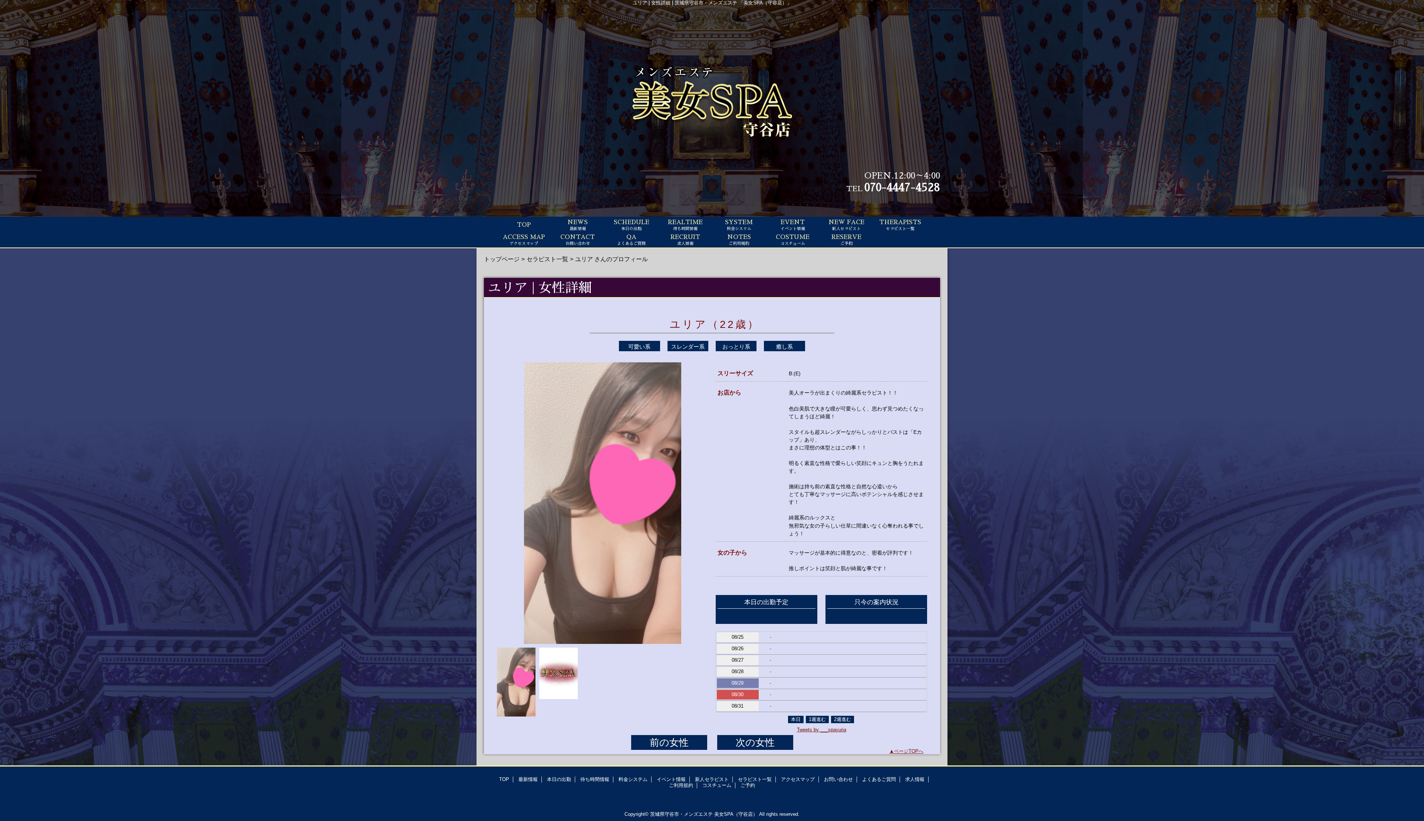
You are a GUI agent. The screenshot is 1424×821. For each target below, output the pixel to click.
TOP (524, 225)
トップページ (502, 259)
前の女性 (669, 742)
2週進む (842, 719)
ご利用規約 (681, 785)
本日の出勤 (559, 779)
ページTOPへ (908, 751)
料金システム (633, 779)
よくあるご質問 (879, 779)
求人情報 (914, 779)
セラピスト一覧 (547, 259)
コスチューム (716, 785)
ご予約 (748, 785)
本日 (796, 719)
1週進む (817, 719)
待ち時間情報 (594, 779)
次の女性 (755, 742)
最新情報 (528, 779)
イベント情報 (671, 779)
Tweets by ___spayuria (821, 729)
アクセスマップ (798, 779)
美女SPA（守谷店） (736, 814)
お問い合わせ (838, 779)
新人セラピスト (712, 779)
